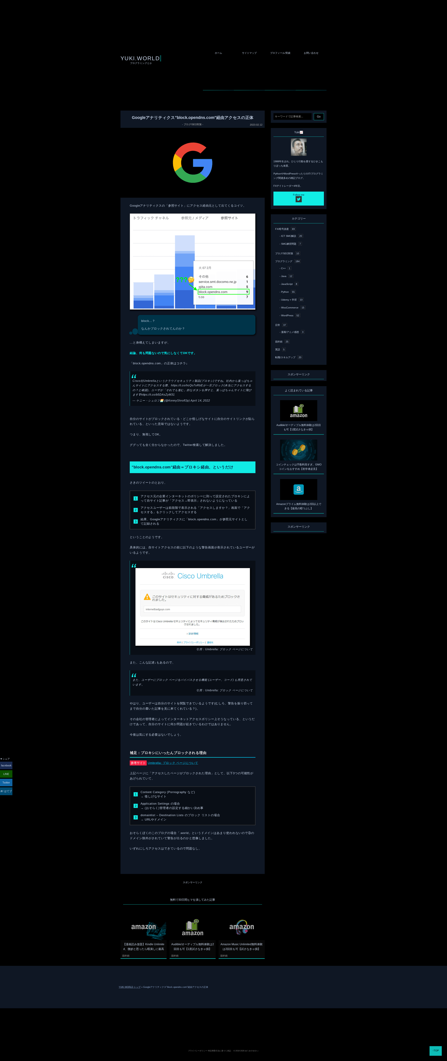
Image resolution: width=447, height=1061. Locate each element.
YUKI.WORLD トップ (130, 987)
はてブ (7, 791)
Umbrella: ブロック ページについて (229, 649)
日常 (280, 325)
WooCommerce (292, 307)
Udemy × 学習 (292, 299)
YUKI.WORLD (140, 58)
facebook (6, 765)
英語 (280, 349)
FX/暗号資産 (285, 229)
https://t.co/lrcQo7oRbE (187, 385)
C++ (285, 268)
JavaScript (289, 284)
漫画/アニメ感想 (292, 332)
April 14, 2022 (200, 400)
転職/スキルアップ (288, 357)
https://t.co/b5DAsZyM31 (158, 394)
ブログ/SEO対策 (193, 124)
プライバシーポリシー (197, 1051)
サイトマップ (249, 53)
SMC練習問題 (291, 243)
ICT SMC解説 (291, 236)
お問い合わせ (311, 53)
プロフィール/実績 (280, 53)
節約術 (126, 955)
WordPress (290, 315)
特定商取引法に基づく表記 (219, 1051)
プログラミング (287, 261)
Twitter (6, 782)
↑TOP (436, 1050)
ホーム (218, 53)
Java (286, 276)
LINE (6, 773)
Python (288, 291)
